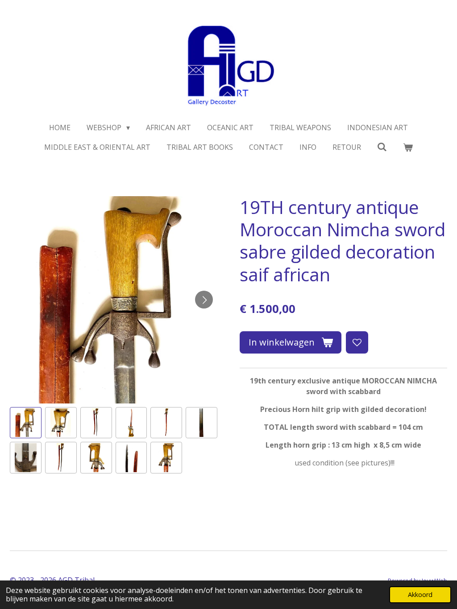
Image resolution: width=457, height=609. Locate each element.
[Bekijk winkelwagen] (408, 147)
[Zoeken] (382, 147)
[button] (26, 423)
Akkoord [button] (420, 594)
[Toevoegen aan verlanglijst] (357, 342)
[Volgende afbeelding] (204, 300)
